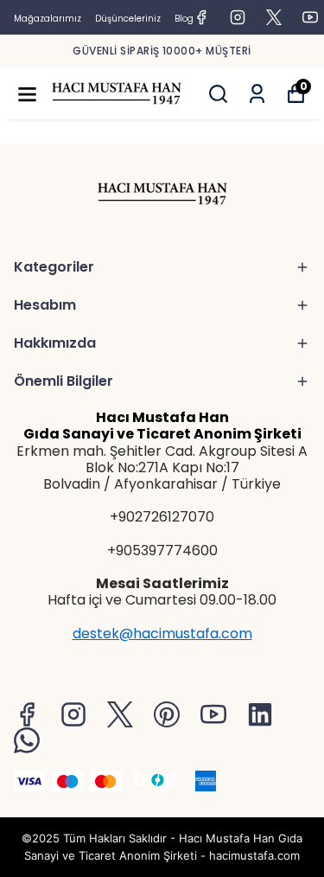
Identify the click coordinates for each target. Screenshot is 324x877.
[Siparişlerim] (257, 94)
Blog (184, 18)
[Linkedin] (260, 714)
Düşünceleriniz (128, 18)
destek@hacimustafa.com (162, 633)
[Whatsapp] (27, 740)
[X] (120, 714)
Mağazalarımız (47, 18)
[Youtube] (213, 714)
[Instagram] (73, 714)
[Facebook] (27, 714)
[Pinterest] (167, 714)
